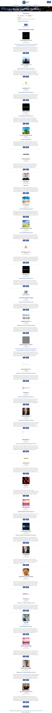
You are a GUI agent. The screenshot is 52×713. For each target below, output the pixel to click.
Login (49, 2)
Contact (38, 710)
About (41, 710)
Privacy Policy (31, 710)
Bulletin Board (36, 5)
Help (35, 710)
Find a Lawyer (16, 5)
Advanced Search (26, 26)
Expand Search (25, 706)
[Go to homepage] (26, 3)
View (24, 53)
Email (27, 53)
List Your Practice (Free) (26, 5)
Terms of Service (24, 710)
